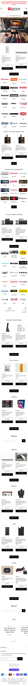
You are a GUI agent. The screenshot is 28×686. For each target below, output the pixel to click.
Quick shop (7, 65)
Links (17, 678)
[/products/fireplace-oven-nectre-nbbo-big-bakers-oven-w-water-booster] (21, 139)
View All (14, 163)
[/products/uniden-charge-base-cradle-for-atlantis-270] (7, 570)
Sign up (20, 658)
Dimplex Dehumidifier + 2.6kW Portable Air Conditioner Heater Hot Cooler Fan (6, 59)
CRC (2, 378)
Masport (3, 505)
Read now (9, 634)
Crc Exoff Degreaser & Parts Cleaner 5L (7, 376)
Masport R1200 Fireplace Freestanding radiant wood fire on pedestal (21, 503)
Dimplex (3, 62)
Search (9, 678)
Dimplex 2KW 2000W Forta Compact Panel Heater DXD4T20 (21, 59)
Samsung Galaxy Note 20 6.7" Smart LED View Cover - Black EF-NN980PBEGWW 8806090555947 (7, 541)
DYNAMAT (3, 416)
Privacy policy (21, 678)
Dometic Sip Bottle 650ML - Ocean (21, 376)
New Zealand (13, 664)
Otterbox (17, 544)
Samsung (3, 544)
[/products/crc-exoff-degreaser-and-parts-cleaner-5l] (7, 367)
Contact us (4, 678)
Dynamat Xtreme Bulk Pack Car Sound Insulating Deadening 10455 (7, 413)
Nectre (3, 152)
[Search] (25, 12)
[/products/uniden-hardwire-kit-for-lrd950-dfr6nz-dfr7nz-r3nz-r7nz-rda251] (21, 570)
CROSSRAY (3, 233)
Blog (25, 680)
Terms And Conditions (12, 680)
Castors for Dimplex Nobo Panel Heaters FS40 (21, 465)
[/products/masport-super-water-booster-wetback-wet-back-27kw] (7, 493)
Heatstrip (3, 340)
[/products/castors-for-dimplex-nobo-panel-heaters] (21, 457)
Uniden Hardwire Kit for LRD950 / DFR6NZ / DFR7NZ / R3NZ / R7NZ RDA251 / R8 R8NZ (21, 580)
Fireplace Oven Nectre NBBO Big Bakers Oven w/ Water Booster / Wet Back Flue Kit (7, 149)
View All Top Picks (14, 74)
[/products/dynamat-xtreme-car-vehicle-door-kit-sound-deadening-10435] (21, 404)
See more (13, 641)
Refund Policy (4, 680)
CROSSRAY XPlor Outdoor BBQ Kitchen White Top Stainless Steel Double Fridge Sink (21, 231)
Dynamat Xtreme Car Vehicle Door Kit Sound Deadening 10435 (20, 413)
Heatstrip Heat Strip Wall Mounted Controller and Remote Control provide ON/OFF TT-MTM (21, 337)
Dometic (17, 378)
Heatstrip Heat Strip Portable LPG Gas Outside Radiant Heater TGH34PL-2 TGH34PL (7, 337)
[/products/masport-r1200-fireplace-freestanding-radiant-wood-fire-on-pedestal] (21, 493)
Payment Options (20, 680)
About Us (13, 678)
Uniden (3, 580)
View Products (14, 33)
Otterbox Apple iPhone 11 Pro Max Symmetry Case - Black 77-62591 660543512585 (21, 541)
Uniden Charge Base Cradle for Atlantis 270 (7, 579)
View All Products (14, 246)
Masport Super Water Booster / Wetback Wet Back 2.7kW (6, 503)
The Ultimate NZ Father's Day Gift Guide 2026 (10, 630)
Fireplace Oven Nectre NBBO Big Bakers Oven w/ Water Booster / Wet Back (21, 148)
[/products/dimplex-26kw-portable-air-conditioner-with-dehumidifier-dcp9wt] (7, 49)
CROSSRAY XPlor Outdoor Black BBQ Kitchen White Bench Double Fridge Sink (7, 231)
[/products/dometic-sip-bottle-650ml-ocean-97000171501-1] (21, 367)
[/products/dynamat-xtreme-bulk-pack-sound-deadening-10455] (7, 404)
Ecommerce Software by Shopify (14, 683)
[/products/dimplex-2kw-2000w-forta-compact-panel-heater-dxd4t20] (21, 49)
